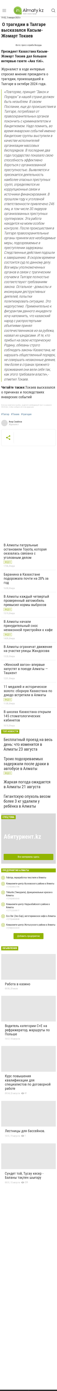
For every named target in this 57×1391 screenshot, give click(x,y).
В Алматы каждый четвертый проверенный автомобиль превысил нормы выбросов (26, 600)
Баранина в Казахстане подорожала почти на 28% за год (26, 578)
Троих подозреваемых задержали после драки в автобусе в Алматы (26, 763)
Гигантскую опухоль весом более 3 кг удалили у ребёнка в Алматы (27, 801)
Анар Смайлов (15, 421)
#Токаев (15, 414)
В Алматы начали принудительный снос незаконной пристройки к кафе (28, 626)
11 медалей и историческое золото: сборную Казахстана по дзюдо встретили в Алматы (28, 691)
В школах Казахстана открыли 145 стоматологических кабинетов (27, 716)
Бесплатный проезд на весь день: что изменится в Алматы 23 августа (28, 744)
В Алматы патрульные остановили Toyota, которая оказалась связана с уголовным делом (25, 551)
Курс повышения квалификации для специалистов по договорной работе (28, 1082)
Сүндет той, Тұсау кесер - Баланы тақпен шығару (24, 1175)
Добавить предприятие (28, 936)
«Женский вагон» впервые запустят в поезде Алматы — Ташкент (26, 669)
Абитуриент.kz (22, 836)
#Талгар (5, 414)
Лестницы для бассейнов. (25, 1131)
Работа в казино (17, 984)
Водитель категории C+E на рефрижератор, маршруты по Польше (27, 1030)
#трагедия (26, 414)
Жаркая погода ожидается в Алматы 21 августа (27, 784)
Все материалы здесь (28, 856)
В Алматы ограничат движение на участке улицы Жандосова (28, 649)
